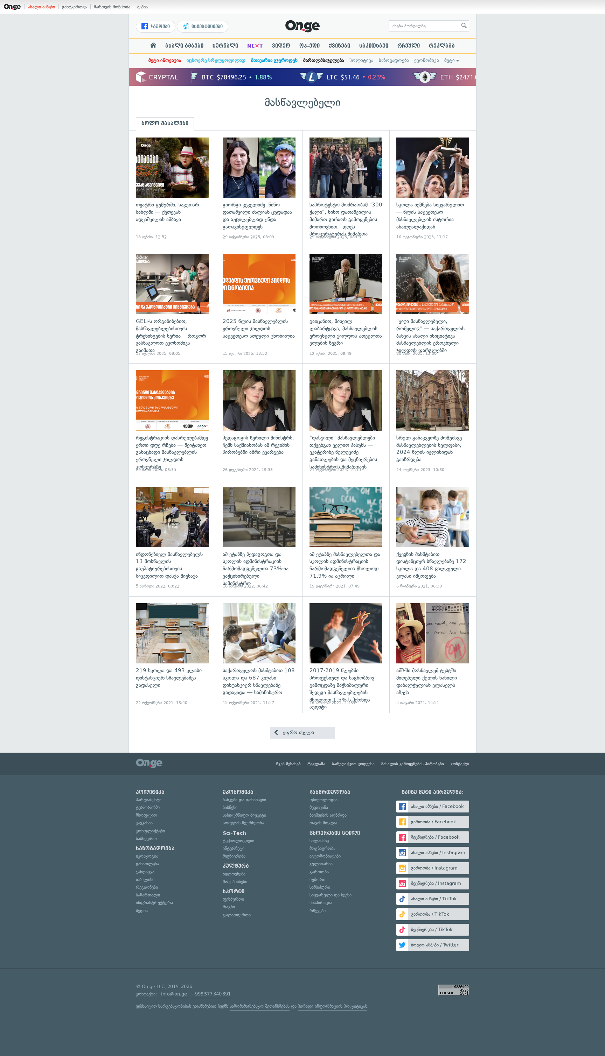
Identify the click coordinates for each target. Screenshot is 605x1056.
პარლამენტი (148, 799)
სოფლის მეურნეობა (243, 822)
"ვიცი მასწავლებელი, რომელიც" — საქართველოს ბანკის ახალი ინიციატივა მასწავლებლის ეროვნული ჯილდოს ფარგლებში (432, 305)
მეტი (449, 60)
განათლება (147, 863)
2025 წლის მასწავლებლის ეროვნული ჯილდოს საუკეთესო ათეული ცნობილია (259, 305)
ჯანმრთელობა (330, 792)
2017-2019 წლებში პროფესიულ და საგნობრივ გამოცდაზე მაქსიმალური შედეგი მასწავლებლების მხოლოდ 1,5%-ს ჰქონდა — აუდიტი (345, 654)
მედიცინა (319, 807)
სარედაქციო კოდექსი (353, 763)
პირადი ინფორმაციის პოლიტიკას (332, 1006)
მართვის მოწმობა (112, 6)
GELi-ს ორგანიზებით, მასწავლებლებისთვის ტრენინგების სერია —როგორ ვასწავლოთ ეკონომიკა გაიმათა (172, 305)
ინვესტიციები (206, 26)
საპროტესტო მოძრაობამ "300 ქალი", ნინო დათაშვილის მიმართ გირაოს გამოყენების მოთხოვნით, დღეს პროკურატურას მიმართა (345, 189)
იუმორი (317, 879)
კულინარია (321, 863)
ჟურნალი (225, 46)
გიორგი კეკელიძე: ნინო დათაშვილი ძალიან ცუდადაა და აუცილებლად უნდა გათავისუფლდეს (259, 189)
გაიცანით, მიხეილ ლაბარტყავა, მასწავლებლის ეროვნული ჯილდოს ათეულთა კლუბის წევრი (345, 305)
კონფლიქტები (150, 830)
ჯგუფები (159, 26)
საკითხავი (373, 46)
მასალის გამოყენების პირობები (412, 763)
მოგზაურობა (322, 848)
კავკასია (144, 822)
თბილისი (145, 879)
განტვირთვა (74, 6)
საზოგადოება (394, 60)
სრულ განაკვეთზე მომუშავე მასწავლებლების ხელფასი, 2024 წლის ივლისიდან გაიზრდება (432, 421)
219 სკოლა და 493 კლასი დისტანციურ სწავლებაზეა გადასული (172, 654)
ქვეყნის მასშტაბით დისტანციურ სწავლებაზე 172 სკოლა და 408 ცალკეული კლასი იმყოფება (432, 538)
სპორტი (233, 891)
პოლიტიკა (361, 60)
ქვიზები (339, 46)
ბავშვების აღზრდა (328, 815)
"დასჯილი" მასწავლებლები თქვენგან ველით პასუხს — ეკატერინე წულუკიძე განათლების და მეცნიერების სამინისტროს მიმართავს (345, 421)
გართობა (319, 871)
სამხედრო (146, 838)
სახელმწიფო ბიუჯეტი (244, 815)
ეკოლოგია (147, 856)
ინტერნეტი (233, 848)
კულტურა (236, 866)
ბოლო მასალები (164, 123)
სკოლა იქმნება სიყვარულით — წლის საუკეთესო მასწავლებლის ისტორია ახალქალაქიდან (432, 189)
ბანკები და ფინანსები (244, 799)
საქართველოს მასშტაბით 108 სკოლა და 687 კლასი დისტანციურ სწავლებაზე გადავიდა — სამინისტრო (259, 654)
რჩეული (408, 46)
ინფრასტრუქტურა (154, 902)
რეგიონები (147, 887)
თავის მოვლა (323, 822)
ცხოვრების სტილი (335, 833)
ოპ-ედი (309, 46)
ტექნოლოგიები (238, 840)
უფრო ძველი (297, 732)
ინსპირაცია (321, 902)
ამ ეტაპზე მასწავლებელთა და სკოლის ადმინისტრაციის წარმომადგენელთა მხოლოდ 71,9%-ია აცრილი (345, 538)
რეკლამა (442, 46)
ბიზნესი (230, 807)
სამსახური (320, 887)
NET (255, 46)
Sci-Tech (234, 833)
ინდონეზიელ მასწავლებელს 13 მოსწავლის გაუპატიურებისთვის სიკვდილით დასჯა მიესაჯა (172, 538)
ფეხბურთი (233, 899)
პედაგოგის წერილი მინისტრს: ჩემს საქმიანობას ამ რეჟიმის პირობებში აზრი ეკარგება (259, 421)
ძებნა (142, 6)
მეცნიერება (234, 856)
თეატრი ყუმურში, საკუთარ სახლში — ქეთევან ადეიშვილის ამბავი (172, 189)
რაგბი (229, 906)
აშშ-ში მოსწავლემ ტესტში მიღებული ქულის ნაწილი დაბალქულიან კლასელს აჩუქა (432, 654)
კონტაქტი (460, 763)
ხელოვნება (234, 874)
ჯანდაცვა (145, 871)
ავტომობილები (325, 856)
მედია (142, 910)
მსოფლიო (146, 815)
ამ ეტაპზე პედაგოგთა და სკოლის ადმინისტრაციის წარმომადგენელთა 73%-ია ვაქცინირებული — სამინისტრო (259, 538)
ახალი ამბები (41, 6)
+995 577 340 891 (211, 994)
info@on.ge (174, 994)
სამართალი (148, 894)
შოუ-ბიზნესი (235, 881)
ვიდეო (281, 46)
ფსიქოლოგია (324, 799)
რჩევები (318, 910)
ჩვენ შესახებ (288, 763)
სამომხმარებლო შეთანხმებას (260, 1006)
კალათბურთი (237, 914)
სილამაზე (319, 840)
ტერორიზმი (148, 807)
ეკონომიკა (426, 60)
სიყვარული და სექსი (331, 894)
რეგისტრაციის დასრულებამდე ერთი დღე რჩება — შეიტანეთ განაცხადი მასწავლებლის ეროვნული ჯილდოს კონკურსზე (172, 421)
